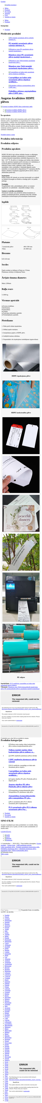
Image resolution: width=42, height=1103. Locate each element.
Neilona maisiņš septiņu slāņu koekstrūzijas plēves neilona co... (21, 751)
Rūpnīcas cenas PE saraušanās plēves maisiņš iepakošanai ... (21, 56)
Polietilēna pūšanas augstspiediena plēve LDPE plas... (22, 92)
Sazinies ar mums (10, 17)
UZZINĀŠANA (6, 831)
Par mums (8, 12)
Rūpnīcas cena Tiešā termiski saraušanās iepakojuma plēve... (21, 67)
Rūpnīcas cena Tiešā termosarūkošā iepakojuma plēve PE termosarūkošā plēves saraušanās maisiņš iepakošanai (20, 688)
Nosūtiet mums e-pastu (8, 134)
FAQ (6, 15)
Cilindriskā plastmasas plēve (27, 849)
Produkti (7, 10)
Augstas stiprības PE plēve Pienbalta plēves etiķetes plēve (20, 785)
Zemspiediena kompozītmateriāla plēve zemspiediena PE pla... (22, 797)
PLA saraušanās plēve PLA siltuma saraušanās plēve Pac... (23, 808)
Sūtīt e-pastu (4, 854)
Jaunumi (7, 13)
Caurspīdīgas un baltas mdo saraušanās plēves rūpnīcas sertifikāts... (20, 80)
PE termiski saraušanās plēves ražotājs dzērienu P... (21, 44)
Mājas (6, 8)
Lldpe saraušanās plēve (8, 847)
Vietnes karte (11, 845)
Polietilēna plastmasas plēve (9, 849)
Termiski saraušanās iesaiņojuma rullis (27, 847)
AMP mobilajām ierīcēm (23, 845)
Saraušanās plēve (6, 850)
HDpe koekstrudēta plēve (20, 850)
